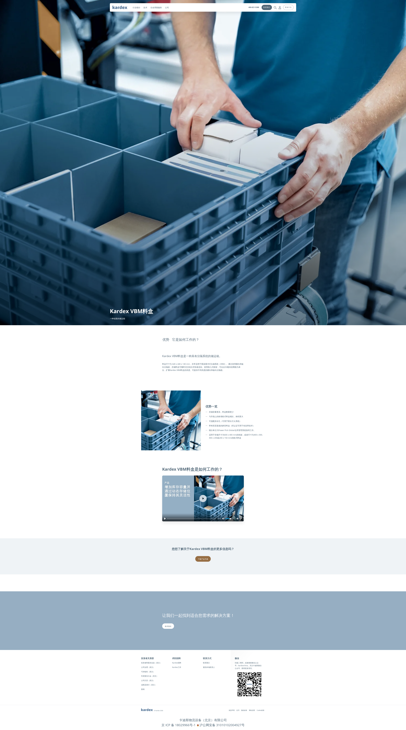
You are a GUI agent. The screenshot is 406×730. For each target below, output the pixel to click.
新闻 (143, 689)
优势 (166, 339)
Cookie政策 (260, 710)
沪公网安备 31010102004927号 (222, 725)
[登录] (280, 6)
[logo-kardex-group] (147, 709)
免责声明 (232, 710)
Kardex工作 (176, 667)
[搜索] (275, 6)
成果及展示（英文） (148, 685)
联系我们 (206, 663)
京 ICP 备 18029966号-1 (178, 725)
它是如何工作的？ (185, 339)
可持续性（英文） (148, 672)
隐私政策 (244, 710)
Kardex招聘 (176, 663)
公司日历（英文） (148, 680)
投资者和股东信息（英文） (151, 663)
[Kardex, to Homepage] (121, 7)
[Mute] (223, 518)
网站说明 (252, 710)
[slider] (192, 519)
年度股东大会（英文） (149, 676)
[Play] (165, 518)
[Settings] (237, 518)
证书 (237, 710)
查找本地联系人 (209, 667)
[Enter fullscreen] (241, 518)
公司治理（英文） (148, 667)
